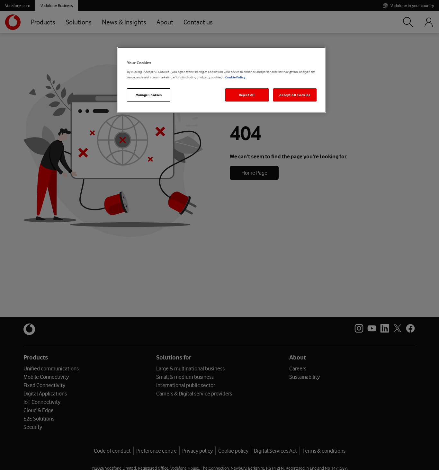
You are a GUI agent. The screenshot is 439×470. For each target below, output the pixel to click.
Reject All (247, 95)
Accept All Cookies (294, 95)
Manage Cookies (149, 95)
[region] (221, 80)
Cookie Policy (235, 77)
